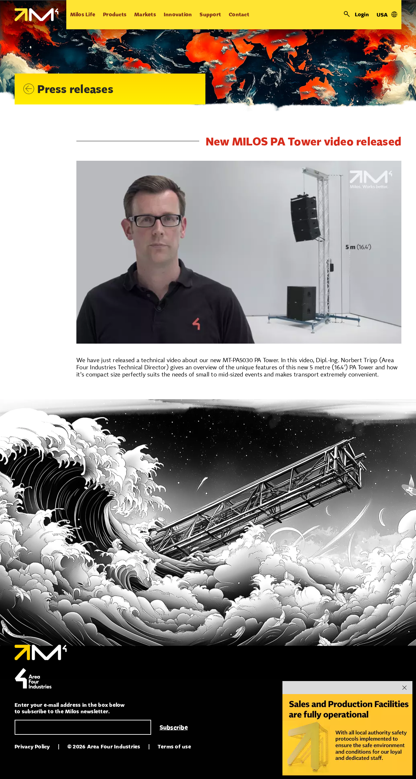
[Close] (404, 687)
